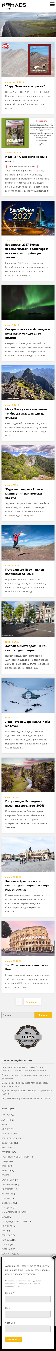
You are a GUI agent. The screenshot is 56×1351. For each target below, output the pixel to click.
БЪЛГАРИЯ (6, 1133)
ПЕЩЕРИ (5, 1235)
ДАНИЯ (5, 1166)
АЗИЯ (4, 1124)
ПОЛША (5, 1244)
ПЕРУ (4, 1230)
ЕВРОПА (5, 1170)
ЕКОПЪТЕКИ (7, 1179)
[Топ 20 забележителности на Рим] (28, 938)
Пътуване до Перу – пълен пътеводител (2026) (25, 1098)
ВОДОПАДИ (7, 1142)
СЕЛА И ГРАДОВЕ (10, 1253)
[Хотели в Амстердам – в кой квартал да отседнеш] (28, 618)
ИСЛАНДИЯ (7, 1189)
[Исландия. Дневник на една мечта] (28, 132)
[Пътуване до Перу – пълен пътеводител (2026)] (28, 542)
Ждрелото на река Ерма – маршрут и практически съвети (24, 493)
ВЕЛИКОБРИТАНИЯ (11, 1138)
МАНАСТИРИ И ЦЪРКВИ (13, 1212)
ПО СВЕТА (6, 1239)
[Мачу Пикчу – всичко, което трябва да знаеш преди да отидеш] (28, 382)
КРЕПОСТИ (7, 1202)
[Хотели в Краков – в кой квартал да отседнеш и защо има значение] (28, 854)
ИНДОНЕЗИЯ (8, 1184)
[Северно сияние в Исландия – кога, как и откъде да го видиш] (28, 302)
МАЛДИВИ (6, 1207)
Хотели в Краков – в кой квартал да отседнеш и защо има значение (27, 885)
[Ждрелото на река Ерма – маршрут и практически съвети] (28, 462)
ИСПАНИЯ (6, 1193)
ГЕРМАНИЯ (7, 1152)
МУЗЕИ (5, 1216)
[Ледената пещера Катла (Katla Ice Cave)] (28, 694)
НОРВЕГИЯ (6, 1226)
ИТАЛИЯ (5, 1198)
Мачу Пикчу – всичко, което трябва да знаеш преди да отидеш (26, 413)
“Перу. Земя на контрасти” (25, 86)
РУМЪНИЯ (6, 1249)
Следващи (32, 1001)
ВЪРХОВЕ (6, 1147)
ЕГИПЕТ (5, 1175)
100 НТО (5, 1115)
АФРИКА (5, 1129)
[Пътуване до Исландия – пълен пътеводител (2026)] (28, 774)
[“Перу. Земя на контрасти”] (28, 59)
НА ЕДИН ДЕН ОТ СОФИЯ (14, 1221)
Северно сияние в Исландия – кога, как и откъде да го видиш (27, 333)
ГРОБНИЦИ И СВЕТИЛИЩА (15, 1156)
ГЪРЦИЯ (5, 1161)
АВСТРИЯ (6, 1119)
